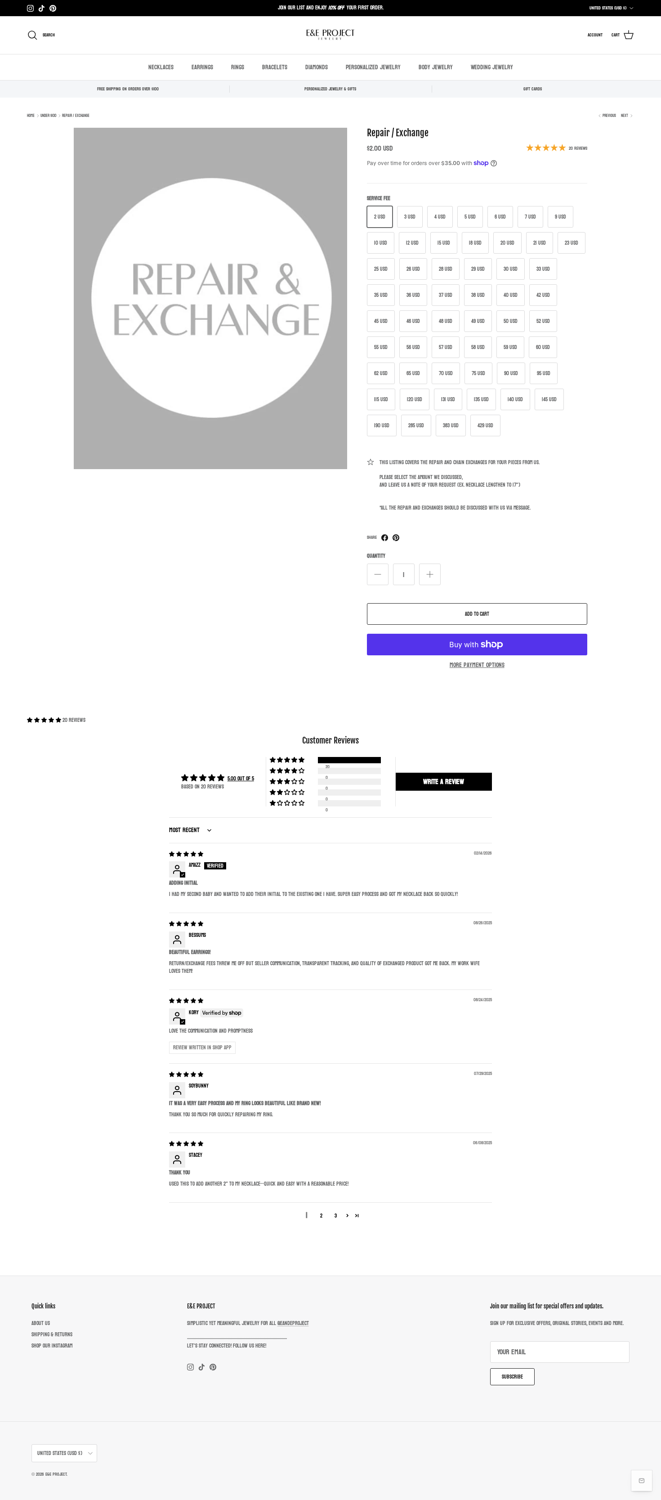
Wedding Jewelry (492, 67)
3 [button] (336, 1215)
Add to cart (477, 614)
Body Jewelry (436, 67)
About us (40, 1323)
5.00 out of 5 (241, 779)
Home (31, 115)
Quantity (376, 556)
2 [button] (321, 1215)
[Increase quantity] (430, 574)
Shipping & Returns (51, 1334)
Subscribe (512, 1377)
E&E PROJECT (56, 1474)
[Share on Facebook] (384, 537)
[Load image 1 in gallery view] (210, 299)
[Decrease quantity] (378, 574)
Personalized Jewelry (373, 67)
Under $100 (48, 115)
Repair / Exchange (75, 115)
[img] (186, 854)
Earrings (202, 67)
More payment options (477, 665)
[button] (45, 720)
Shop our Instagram (51, 1346)
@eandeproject (293, 1323)
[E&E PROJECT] (330, 35)
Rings (237, 67)
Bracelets (274, 67)
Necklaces (161, 67)
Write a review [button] (443, 781)
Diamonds (316, 67)
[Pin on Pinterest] (396, 537)
